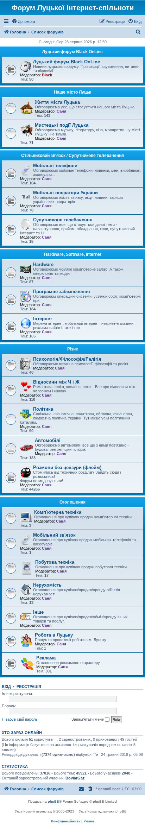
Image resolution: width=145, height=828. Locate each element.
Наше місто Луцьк (72, 92)
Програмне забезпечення (61, 291)
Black (47, 75)
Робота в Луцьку (54, 635)
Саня (61, 111)
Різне (72, 349)
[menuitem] (23, 21)
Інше (38, 612)
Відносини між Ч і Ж (56, 382)
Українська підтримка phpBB (103, 811)
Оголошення (72, 502)
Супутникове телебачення (63, 219)
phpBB (53, 801)
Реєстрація (29, 686)
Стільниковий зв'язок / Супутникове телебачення (72, 155)
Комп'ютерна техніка (57, 512)
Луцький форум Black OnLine (72, 51)
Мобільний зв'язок (54, 535)
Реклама (46, 657)
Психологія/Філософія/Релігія (67, 359)
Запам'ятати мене (88, 719)
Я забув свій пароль (20, 719)
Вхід (6, 686)
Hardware (43, 264)
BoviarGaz (75, 778)
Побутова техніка (54, 562)
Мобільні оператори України (65, 192)
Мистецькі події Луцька (61, 125)
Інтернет (42, 318)
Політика (43, 409)
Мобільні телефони (55, 165)
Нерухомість (47, 585)
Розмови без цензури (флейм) (67, 467)
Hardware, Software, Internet (72, 254)
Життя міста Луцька (57, 102)
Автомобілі (48, 440)
